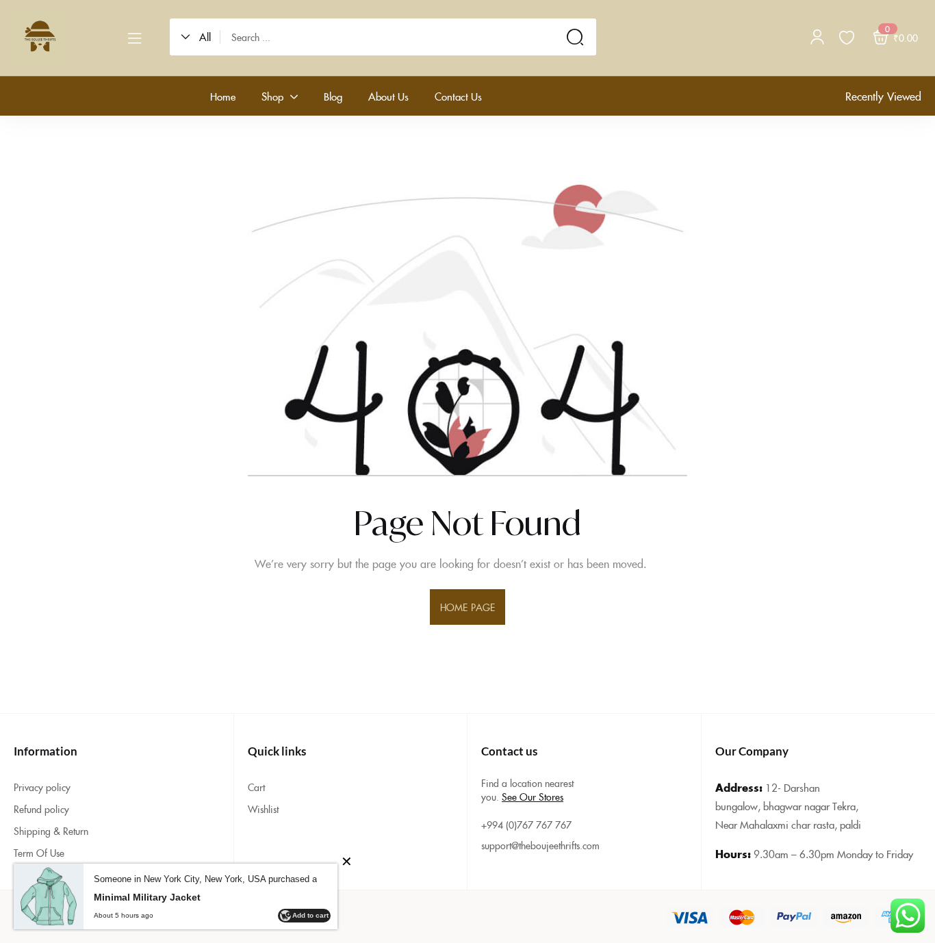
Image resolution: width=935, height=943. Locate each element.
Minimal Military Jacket (147, 897)
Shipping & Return (51, 831)
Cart (256, 787)
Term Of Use (39, 853)
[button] (200, 37)
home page (467, 607)
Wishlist (263, 809)
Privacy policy (42, 787)
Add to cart (310, 915)
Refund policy (41, 809)
